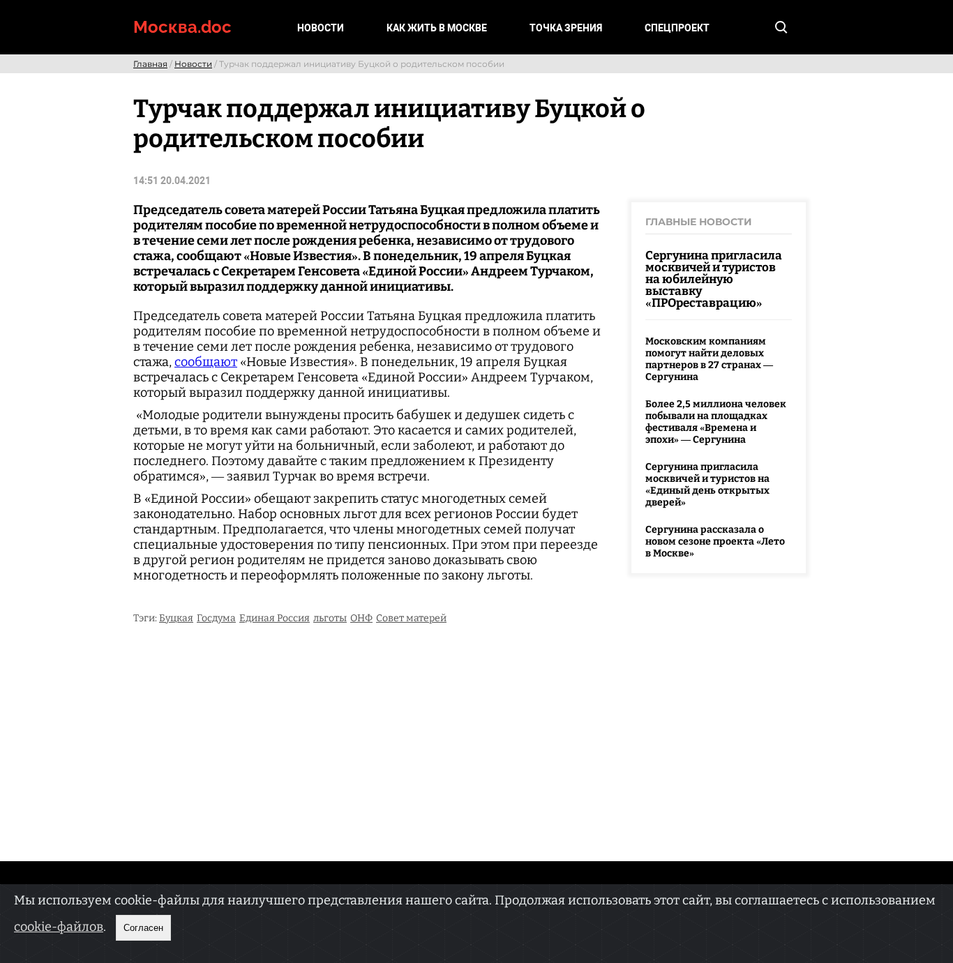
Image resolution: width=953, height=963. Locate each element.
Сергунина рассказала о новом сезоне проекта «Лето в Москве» (715, 541)
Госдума (216, 618)
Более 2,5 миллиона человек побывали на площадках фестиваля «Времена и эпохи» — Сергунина (715, 422)
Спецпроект (677, 27)
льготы (330, 618)
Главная (150, 64)
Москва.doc (182, 27)
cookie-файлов (58, 926)
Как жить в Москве (437, 27)
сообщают (205, 362)
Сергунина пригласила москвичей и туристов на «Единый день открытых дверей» (707, 484)
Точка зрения (566, 27)
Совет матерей (411, 618)
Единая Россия (274, 618)
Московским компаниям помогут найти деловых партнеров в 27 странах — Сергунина (709, 359)
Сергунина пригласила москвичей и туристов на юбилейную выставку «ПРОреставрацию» (713, 279)
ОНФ (361, 618)
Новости (320, 27)
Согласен (143, 928)
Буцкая (176, 618)
